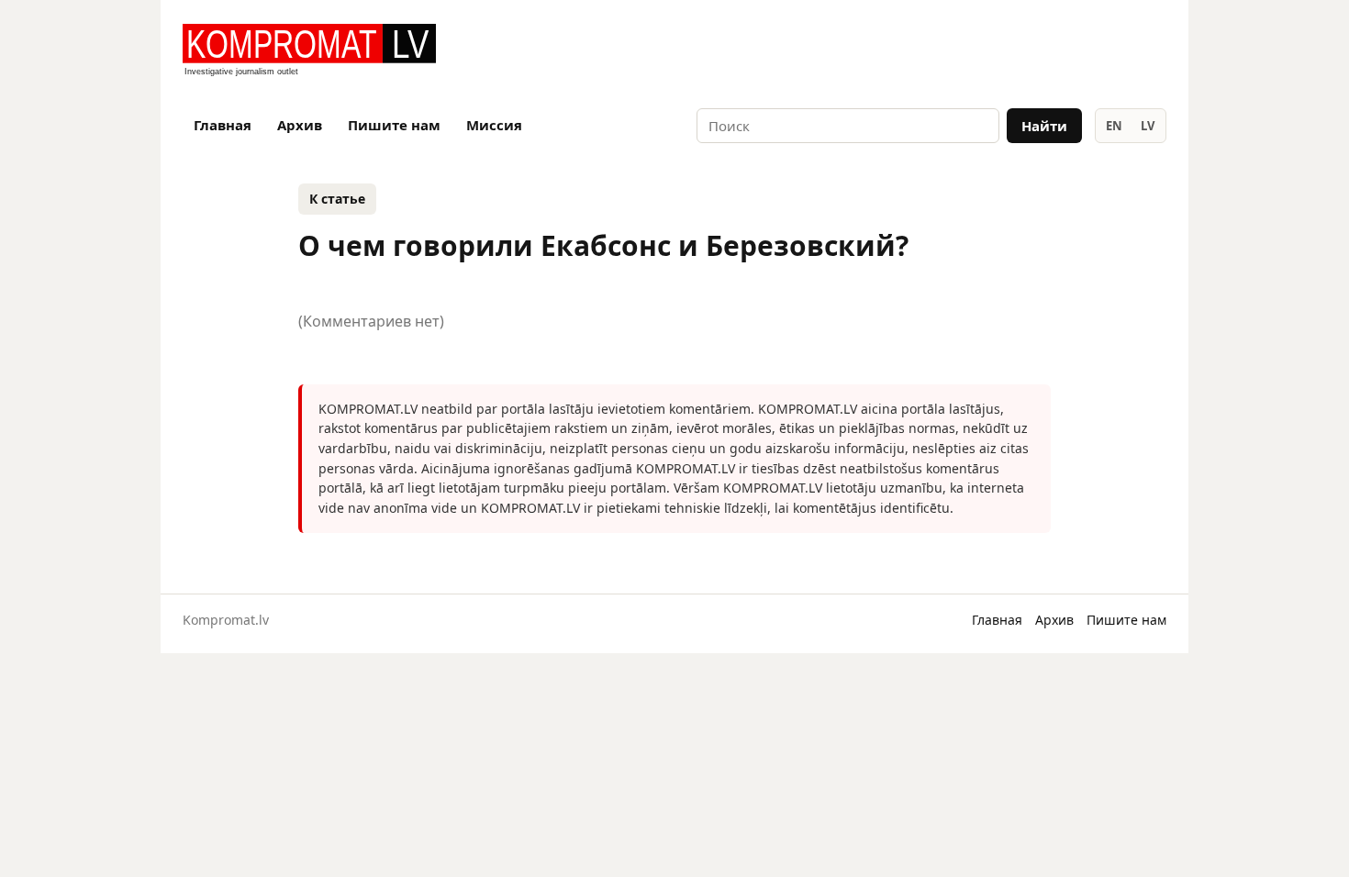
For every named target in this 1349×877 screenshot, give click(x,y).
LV (1147, 125)
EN (1114, 125)
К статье (337, 198)
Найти (1044, 126)
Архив (299, 125)
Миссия (494, 125)
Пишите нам (394, 125)
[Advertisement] (951, 51)
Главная (222, 125)
